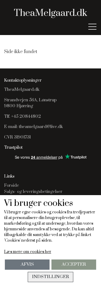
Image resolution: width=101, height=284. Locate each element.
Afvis (27, 264)
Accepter (74, 264)
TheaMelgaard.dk (50, 13)
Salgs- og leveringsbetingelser (33, 191)
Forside (11, 185)
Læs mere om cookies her (27, 251)
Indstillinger (50, 277)
